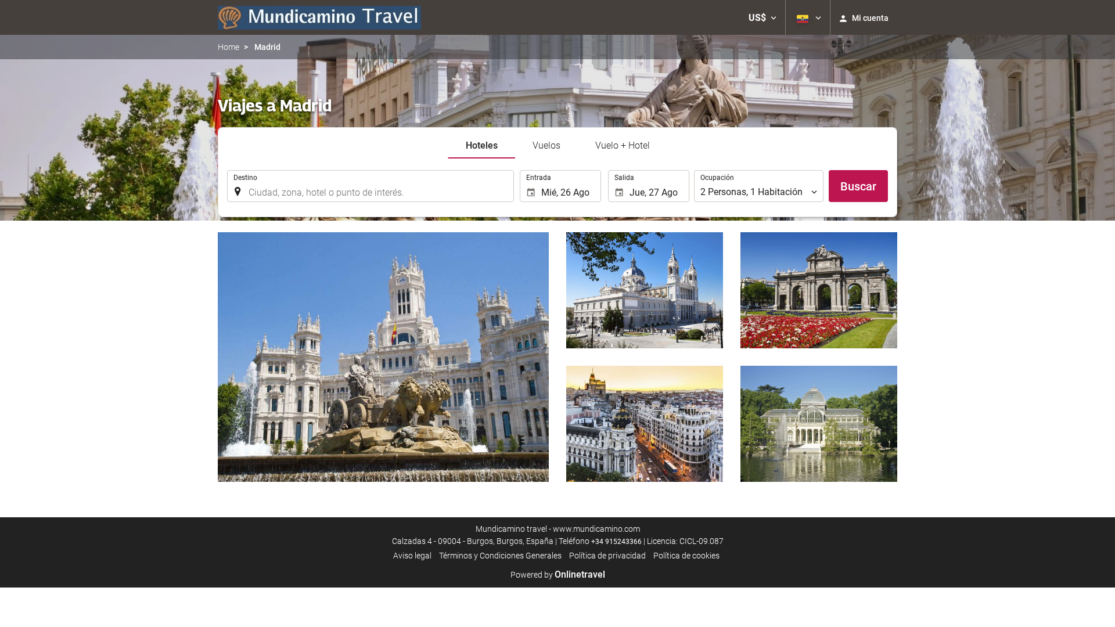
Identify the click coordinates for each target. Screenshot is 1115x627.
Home (228, 47)
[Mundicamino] (319, 17)
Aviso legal (412, 555)
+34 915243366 (616, 542)
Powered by (557, 574)
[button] (762, 17)
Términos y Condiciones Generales (500, 555)
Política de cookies (686, 555)
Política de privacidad (607, 555)
